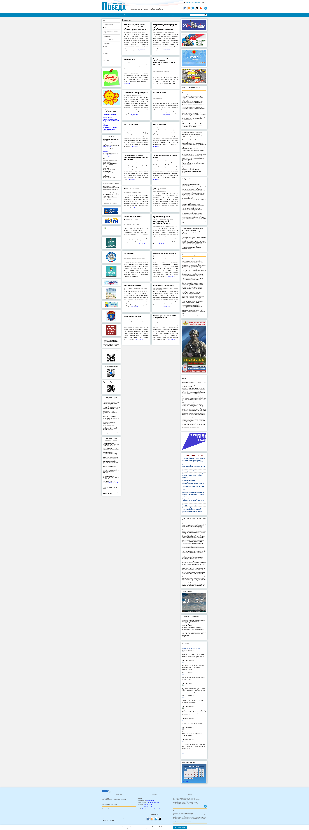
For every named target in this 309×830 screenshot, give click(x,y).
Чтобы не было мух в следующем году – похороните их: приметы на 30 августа (193, 746)
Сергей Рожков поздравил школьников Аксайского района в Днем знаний (136, 157)
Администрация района (167, 255)
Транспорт (139, 192)
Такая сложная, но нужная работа (136, 93)
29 (188, 778)
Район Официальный (165, 71)
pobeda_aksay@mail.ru (108, 156)
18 (197, 774)
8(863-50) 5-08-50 (150, 800)
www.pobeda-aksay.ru (107, 154)
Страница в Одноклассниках (111, 382)
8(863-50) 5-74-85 (148, 806)
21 (185, 776)
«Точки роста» (129, 253)
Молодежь (134, 258)
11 (197, 772)
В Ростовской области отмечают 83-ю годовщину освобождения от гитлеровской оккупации (194, 690)
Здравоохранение (141, 32)
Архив (130, 15)
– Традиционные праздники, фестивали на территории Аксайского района (109, 116)
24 (194, 776)
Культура (133, 224)
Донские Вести (134, 32)
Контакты (171, 15)
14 (185, 774)
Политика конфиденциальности (146, 828)
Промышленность (137, 95)
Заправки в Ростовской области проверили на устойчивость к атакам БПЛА (193, 667)
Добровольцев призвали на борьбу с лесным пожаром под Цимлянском (194, 713)
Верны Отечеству (159, 124)
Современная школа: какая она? (165, 253)
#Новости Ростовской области (191, 648)
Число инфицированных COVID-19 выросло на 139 (165, 316)
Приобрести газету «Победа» (111, 183)
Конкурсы (133, 127)
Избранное (138, 162)
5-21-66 (157, 802)
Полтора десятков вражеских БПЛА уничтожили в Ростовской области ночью (193, 734)
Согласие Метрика (133, 828)
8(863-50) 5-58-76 (151, 802)
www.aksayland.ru (106, 151)
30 (191, 778)
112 (105, 484)
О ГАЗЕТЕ (111, 136)
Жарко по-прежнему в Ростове (192, 723)
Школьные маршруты (131, 189)
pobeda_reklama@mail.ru (157, 808)
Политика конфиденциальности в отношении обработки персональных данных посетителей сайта (118, 819)
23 (191, 776)
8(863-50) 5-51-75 (112, 482)
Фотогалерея (148, 15)
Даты (133, 95)
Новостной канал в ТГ (111, 351)
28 (185, 778)
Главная (105, 15)
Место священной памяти (133, 316)
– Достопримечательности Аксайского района (109, 130)
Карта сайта (105, 815)
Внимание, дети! (130, 59)
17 (194, 774)
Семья (168, 226)
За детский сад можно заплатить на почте (165, 156)
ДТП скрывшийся (159, 189)
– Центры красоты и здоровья (110, 127)
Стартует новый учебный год (163, 285)
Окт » (187, 781)
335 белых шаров (159, 93)
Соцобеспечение (143, 127)
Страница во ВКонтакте (111, 366)
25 (197, 776)
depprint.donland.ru (107, 146)
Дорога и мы (163, 191)
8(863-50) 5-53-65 (148, 804)
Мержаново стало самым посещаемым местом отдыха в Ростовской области (135, 218)
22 (188, 776)
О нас (113, 15)
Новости (137, 127)
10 (194, 772)
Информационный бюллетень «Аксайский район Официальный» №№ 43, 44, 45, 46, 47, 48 (164, 61)
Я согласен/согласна (180, 827)
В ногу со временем (131, 124)
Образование (134, 192)
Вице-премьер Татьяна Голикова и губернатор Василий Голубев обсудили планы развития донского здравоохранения (165, 27)
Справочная (161, 15)
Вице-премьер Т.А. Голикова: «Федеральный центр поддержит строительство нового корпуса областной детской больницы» (136, 27)
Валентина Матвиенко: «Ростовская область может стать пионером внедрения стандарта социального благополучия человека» (163, 219)
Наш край (122, 15)
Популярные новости (194, 455)
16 (191, 774)
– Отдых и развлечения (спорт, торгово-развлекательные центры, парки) (111, 120)
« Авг (183, 781)
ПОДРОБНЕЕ (141, 50)
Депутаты (133, 162)
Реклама (138, 15)
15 (188, 774)
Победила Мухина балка (132, 285)
